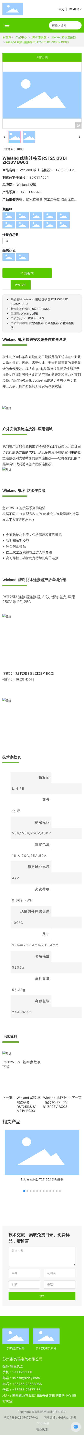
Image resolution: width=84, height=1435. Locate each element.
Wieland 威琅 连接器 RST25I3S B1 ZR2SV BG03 (55, 1102)
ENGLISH (75, 9)
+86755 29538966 (27, 1384)
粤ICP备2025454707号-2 (21, 1417)
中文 (61, 9)
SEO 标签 (43, 1423)
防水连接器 (39, 37)
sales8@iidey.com (26, 1378)
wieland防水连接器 (63, 37)
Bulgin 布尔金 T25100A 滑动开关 (42, 1179)
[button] (24, 1191)
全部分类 (42, 57)
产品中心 (21, 37)
